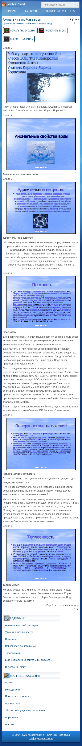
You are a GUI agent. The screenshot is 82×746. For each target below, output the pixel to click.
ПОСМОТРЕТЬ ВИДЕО (55, 30)
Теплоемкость (13, 653)
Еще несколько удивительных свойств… (29, 659)
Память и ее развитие (17, 696)
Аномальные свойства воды (39, 24)
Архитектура (12, 703)
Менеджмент (12, 689)
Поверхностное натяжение (20, 646)
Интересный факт (15, 667)
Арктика (9, 724)
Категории (31, 11)
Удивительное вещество (19, 632)
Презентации (9, 24)
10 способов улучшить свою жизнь (25, 710)
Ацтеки (9, 682)
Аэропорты (11, 717)
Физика (20, 24)
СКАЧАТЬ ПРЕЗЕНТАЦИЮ (22, 30)
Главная (11, 11)
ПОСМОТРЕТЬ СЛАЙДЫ (21, 39)
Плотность (11, 639)
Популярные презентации (61, 11)
